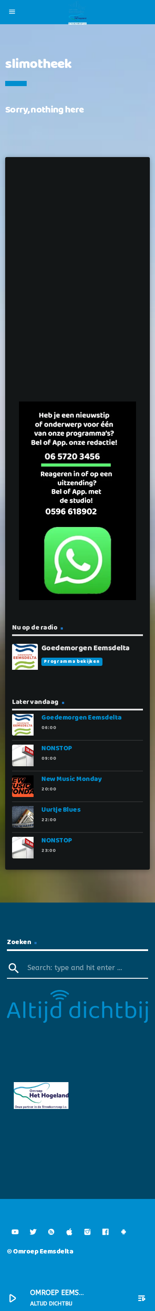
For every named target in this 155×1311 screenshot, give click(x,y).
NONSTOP (56, 748)
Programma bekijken (71, 661)
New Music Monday (71, 779)
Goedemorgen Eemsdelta (81, 717)
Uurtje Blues (61, 809)
